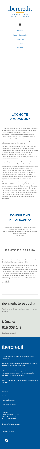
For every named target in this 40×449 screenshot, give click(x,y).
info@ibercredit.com (13, 424)
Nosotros (5, 392)
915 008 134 (12, 419)
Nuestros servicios (8, 396)
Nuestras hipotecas (8, 400)
